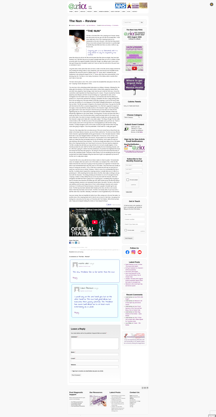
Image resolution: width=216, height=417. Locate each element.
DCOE (128, 11)
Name (72, 352)
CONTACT (134, 11)
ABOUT (76, 11)
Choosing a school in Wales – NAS (79, 247)
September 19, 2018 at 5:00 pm (84, 266)
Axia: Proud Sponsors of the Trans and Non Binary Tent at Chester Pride (133, 275)
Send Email (135, 395)
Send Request (128, 238)
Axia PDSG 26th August (131, 271)
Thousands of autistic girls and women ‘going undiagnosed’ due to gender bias (99, 249)
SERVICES (82, 11)
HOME (71, 11)
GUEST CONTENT (115, 11)
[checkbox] (211, 4)
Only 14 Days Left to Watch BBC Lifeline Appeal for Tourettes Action (134, 319)
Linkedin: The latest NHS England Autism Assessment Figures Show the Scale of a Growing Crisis (134, 280)
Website (73, 364)
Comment (74, 337)
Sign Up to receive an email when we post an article (87, 371)
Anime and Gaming (106, 25)
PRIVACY (89, 11)
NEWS (95, 11)
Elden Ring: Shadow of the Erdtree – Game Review (133, 313)
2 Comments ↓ (115, 25)
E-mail (73, 358)
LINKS (123, 11)
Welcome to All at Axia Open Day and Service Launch (133, 302)
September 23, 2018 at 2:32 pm (86, 291)
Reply (75, 277)
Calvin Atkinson (91, 25)
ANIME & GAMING (104, 11)
